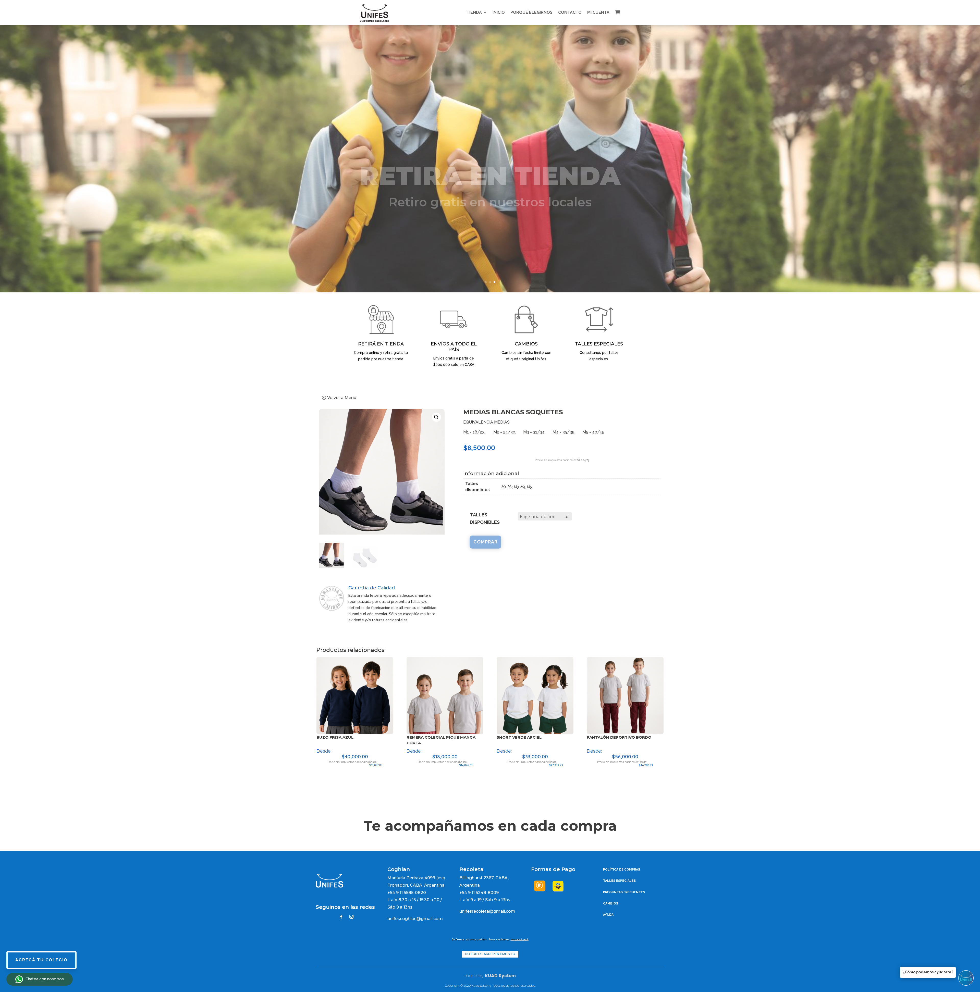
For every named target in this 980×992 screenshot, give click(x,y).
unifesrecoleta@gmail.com (487, 911)
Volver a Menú (341, 397)
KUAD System (500, 976)
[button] (436, 417)
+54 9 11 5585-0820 (406, 892)
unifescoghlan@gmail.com (415, 918)
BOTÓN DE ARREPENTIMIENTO (490, 954)
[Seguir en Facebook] (341, 917)
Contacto (570, 12)
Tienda (474, 12)
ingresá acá (520, 939)
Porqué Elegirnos (531, 12)
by (480, 976)
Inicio (499, 12)
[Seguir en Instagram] (351, 917)
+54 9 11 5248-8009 (479, 892)
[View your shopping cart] (621, 12)
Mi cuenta (598, 12)
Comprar (485, 541)
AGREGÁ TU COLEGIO (41, 960)
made (470, 976)
